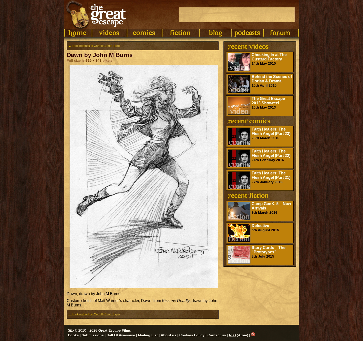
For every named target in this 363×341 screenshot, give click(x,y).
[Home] (78, 33)
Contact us (216, 335)
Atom (242, 335)
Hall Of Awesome (121, 335)
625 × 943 (93, 60)
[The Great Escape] (97, 14)
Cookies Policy (191, 335)
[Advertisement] (237, 14)
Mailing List (148, 335)
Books (73, 335)
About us (168, 335)
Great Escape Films (114, 330)
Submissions (93, 335)
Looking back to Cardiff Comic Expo (94, 46)
